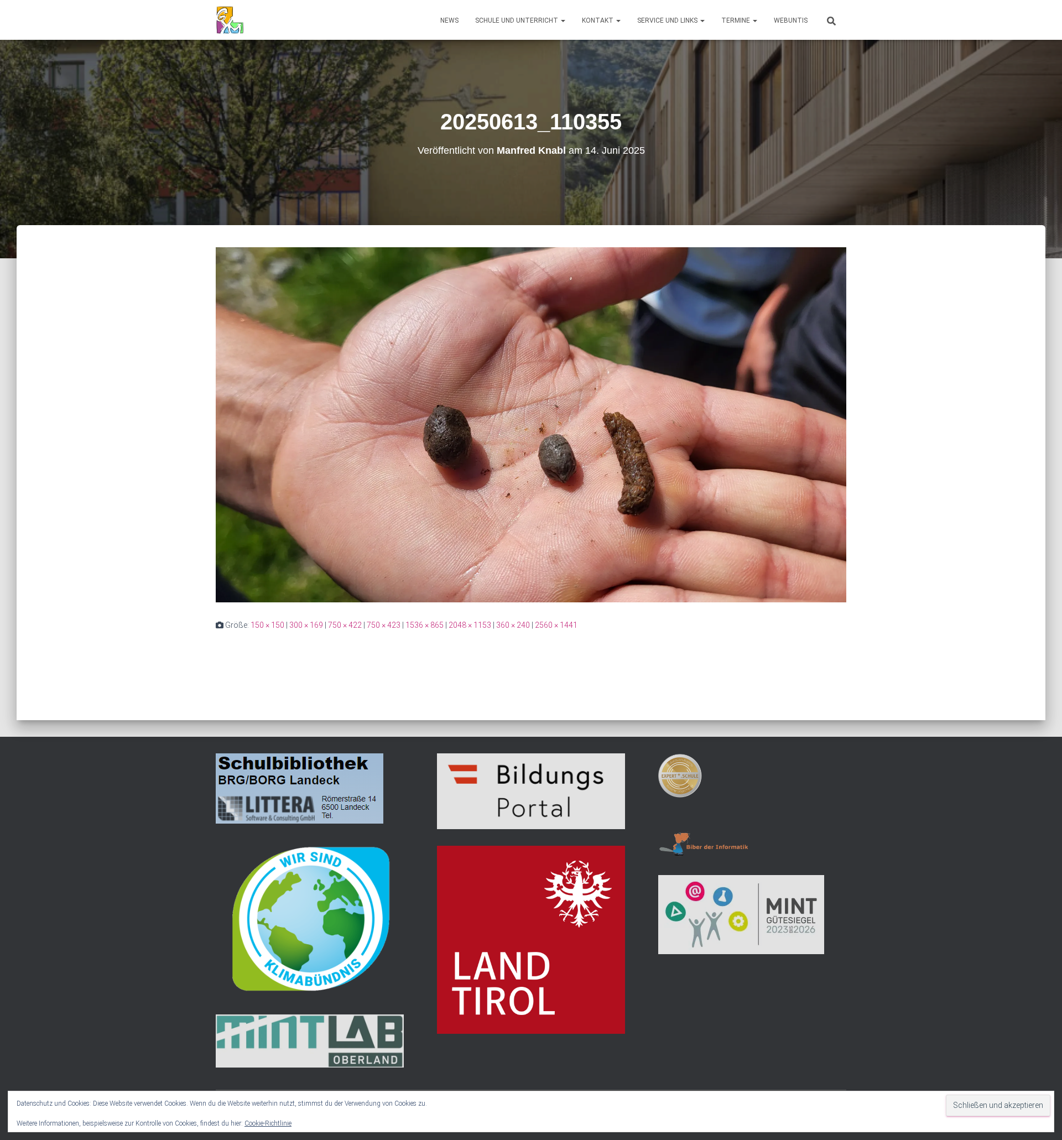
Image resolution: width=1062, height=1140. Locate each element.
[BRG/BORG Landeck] (229, 20)
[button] (562, 20)
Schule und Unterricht (517, 20)
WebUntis (791, 20)
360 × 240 (513, 625)
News (449, 20)
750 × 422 (345, 625)
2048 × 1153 (470, 625)
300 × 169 (306, 625)
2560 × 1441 (556, 625)
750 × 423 (383, 625)
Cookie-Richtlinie (267, 1123)
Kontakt (598, 20)
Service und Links (668, 20)
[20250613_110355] (531, 424)
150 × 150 (267, 625)
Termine (736, 20)
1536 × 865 (424, 625)
